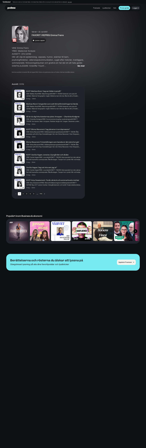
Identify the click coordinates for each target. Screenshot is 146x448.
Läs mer (70, 2)
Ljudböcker (106, 8)
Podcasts (96, 8)
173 (41, 194)
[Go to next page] (44, 193)
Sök (114, 8)
